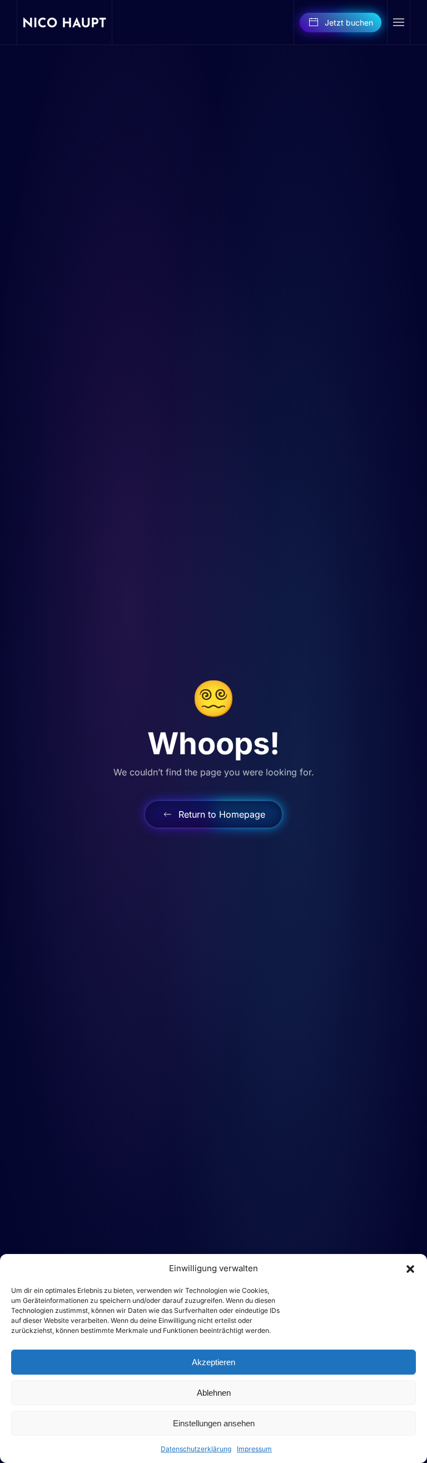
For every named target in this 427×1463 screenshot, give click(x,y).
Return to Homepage (221, 814)
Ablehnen (214, 1392)
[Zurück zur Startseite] (64, 22)
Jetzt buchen (349, 22)
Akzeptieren (213, 1362)
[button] (410, 1268)
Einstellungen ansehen (214, 1423)
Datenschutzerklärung (196, 1449)
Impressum (254, 1449)
